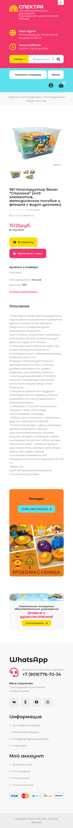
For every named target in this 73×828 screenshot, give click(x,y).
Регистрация (21, 771)
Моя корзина (20, 778)
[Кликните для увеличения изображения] (36, 140)
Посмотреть (34, 623)
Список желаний (23, 784)
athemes (36, 822)
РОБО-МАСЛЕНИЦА (35, 508)
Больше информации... (24, 291)
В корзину (25, 242)
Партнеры (19, 745)
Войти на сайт (22, 764)
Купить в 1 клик (29, 253)
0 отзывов (33, 209)
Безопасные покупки (25, 732)
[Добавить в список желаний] (36, 215)
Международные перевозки (30, 738)
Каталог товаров (28, 74)
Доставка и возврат (26, 725)
